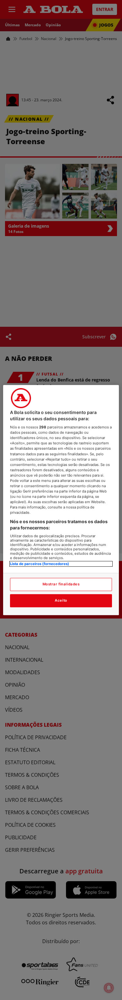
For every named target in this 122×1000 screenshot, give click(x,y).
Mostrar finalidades (61, 584)
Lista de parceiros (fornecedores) (39, 564)
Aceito (61, 600)
